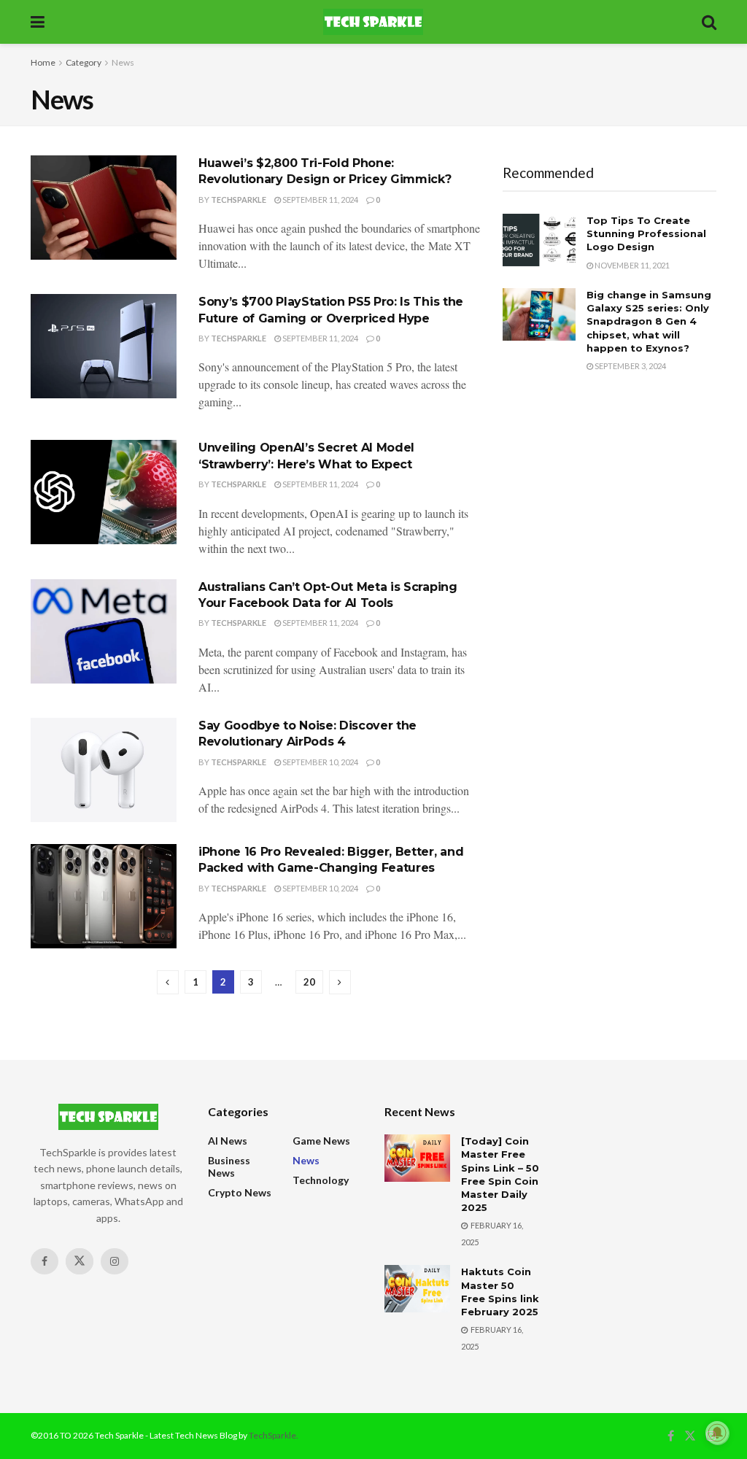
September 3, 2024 (629, 366)
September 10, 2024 (319, 762)
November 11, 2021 (631, 265)
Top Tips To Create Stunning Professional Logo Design (646, 233)
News (123, 62)
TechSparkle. (273, 1435)
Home (43, 62)
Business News (229, 1166)
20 (309, 982)
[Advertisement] (609, 494)
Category (83, 62)
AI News (227, 1140)
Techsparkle (238, 199)
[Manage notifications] (717, 1432)
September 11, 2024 (319, 199)
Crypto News (239, 1192)
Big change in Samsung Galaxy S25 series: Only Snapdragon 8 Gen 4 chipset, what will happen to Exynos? (649, 321)
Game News (321, 1140)
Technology (321, 1180)
